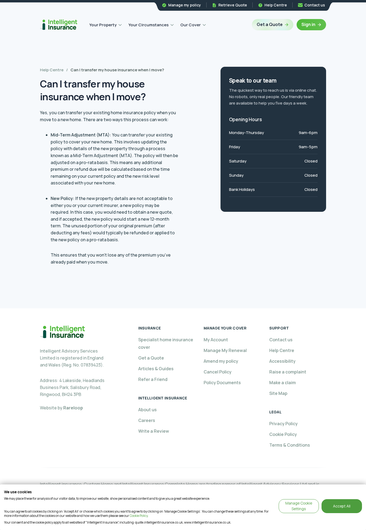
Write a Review (153, 431)
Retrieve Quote (232, 5)
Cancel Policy (217, 372)
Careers (146, 420)
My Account (216, 340)
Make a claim (282, 383)
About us (147, 410)
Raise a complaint (287, 372)
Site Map (278, 393)
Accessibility (282, 361)
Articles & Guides (156, 369)
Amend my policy (221, 361)
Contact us (314, 5)
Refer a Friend (152, 379)
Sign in (308, 24)
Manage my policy (184, 5)
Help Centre (275, 5)
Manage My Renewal (225, 350)
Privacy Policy (283, 424)
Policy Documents (222, 383)
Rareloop (73, 408)
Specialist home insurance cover (165, 343)
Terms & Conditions (289, 445)
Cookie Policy (283, 434)
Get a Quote (270, 24)
